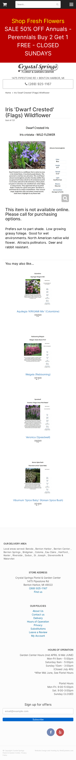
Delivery (38, 618)
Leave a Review (38, 632)
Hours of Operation (38, 621)
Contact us (38, 614)
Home (8, 92)
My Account (38, 635)
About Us (38, 610)
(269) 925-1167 (39, 84)
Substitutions (38, 628)
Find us (38, 591)
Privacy (38, 625)
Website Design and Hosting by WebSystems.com (54, 751)
